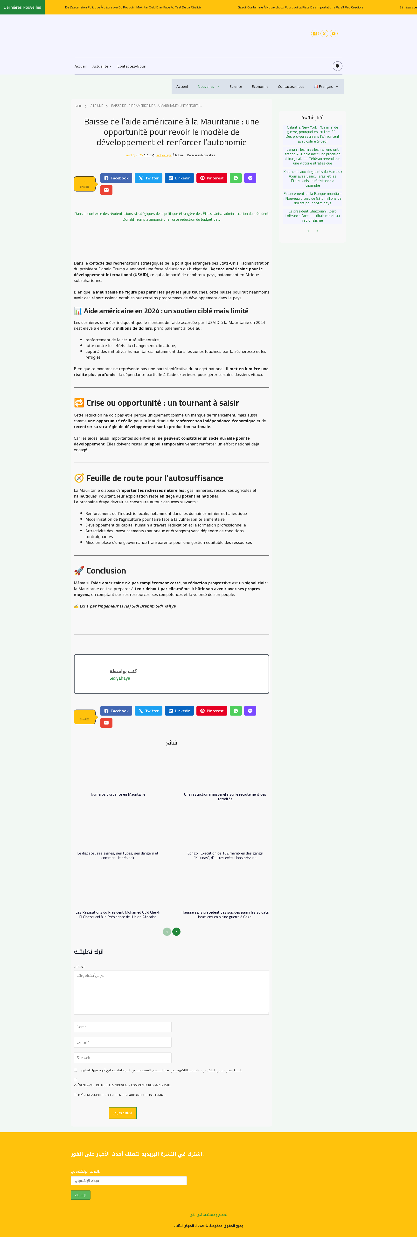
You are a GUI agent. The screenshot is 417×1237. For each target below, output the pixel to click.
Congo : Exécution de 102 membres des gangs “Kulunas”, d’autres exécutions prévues (225, 855)
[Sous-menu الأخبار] (110, 66)
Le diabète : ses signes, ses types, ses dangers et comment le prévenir (118, 855)
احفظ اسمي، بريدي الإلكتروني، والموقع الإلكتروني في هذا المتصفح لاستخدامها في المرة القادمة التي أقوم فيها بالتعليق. (161, 1070)
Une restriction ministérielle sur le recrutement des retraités (225, 796)
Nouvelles (206, 86)
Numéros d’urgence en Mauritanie (118, 794)
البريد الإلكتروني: (85, 1171)
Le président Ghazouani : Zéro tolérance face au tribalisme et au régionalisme (312, 215)
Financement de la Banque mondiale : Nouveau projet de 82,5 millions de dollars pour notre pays (312, 198)
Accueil (182, 86)
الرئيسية (78, 106)
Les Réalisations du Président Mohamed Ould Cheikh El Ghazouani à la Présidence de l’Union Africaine (118, 914)
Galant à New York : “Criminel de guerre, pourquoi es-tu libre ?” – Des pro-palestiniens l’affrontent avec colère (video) (312, 134)
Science (236, 86)
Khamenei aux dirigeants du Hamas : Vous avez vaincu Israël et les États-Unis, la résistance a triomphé (312, 178)
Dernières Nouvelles (201, 155)
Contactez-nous (291, 86)
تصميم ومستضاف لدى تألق (208, 1215)
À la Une (96, 106)
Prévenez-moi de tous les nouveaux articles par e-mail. (122, 1095)
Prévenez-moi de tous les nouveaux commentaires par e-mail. (122, 1085)
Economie (260, 86)
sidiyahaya (164, 155)
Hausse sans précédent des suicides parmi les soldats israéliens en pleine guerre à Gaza (225, 914)
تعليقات (79, 967)
